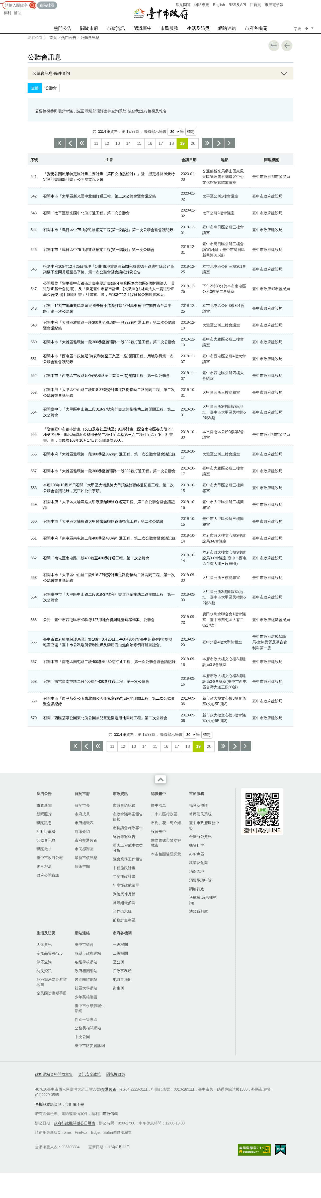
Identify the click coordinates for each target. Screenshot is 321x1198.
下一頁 (218, 143)
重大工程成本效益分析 (128, 847)
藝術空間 (82, 866)
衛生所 (118, 988)
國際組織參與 (124, 903)
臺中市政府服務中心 (204, 825)
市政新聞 (44, 805)
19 (182, 143)
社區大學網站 (86, 988)
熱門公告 (63, 28)
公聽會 (51, 88)
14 (128, 143)
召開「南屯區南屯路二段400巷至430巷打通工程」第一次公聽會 (96, 681)
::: (1, 2)
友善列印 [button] (273, 45)
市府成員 (82, 814)
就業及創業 (198, 862)
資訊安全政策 (89, 1074)
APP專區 (196, 854)
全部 (35, 88)
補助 (17, 13)
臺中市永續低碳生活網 (90, 1008)
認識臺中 (143, 28)
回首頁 (255, 5)
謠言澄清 (44, 866)
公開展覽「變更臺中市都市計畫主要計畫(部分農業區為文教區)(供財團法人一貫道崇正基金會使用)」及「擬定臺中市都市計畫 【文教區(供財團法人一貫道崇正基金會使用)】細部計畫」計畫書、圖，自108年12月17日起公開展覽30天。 (109, 289)
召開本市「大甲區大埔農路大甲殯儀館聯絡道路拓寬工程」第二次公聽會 (103, 521)
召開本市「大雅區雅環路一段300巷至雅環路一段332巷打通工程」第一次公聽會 (109, 471)
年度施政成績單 (126, 885)
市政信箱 (110, 1113)
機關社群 (196, 845)
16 (150, 143)
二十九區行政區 (164, 814)
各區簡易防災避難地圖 (52, 981)
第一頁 (59, 143)
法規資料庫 (198, 911)
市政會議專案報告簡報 (128, 816)
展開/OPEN (283, 73)
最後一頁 (229, 143)
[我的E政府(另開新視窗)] (280, 1150)
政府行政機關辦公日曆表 (74, 1123)
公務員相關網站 (88, 1028)
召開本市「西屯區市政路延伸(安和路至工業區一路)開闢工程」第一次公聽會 (106, 375)
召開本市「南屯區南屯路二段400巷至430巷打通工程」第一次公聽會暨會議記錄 (109, 661)
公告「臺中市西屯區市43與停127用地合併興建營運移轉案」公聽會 (99, 620)
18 (171, 143)
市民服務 (169, 28)
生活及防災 (198, 28)
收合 (160, 779)
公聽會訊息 (90, 37)
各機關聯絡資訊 (48, 1104)
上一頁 (70, 143)
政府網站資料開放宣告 (54, 1074)
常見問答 (183, 5)
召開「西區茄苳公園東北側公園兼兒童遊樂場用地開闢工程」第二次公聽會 (105, 718)
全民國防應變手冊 (52, 993)
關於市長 (82, 805)
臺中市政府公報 (50, 857)
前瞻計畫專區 (124, 920)
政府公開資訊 (48, 875)
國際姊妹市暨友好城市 (166, 842)
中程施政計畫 (124, 868)
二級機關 (120, 953)
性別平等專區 (86, 1019)
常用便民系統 (200, 814)
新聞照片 (44, 814)
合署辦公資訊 (200, 836)
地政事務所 (122, 979)
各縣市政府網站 (88, 953)
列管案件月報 (124, 894)
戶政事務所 (122, 971)
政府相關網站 (86, 971)
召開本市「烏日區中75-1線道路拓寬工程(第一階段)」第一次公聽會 (98, 249)
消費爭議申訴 (200, 880)
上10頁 (82, 143)
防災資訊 (44, 971)
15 (139, 143)
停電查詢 (44, 962)
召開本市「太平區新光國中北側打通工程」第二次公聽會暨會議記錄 (99, 196)
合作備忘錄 (122, 911)
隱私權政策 (115, 1074)
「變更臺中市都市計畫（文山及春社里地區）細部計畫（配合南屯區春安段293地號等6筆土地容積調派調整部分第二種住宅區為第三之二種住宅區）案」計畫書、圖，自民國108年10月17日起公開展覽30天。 (108, 434)
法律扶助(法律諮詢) (203, 900)
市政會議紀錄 (124, 805)
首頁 (53, 37)
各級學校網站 (86, 962)
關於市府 (89, 28)
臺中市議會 (84, 944)
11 (96, 143)
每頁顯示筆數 (155, 131)
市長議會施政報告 (128, 828)
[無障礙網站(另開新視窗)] (254, 1150)
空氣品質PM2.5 (49, 953)
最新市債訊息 (86, 857)
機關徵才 (44, 849)
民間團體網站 (86, 979)
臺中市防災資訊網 (90, 1045)
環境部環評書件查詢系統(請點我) (112, 111)
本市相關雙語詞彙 (166, 854)
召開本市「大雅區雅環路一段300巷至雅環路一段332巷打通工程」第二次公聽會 (109, 342)
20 (193, 143)
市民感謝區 (84, 849)
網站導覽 (201, 5)
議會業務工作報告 (128, 859)
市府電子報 (274, 5)
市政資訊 (116, 28)
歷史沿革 (158, 805)
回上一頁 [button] (286, 45)
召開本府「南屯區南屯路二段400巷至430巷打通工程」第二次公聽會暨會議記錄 (109, 538)
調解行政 (196, 889)
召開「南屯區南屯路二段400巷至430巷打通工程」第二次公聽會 (96, 558)
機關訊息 (44, 823)
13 (117, 143)
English (219, 5)
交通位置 (108, 1089)
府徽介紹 (82, 831)
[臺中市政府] (160, 13)
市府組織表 (84, 823)
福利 (7, 13)
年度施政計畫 (124, 876)
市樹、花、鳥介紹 (166, 823)
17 (160, 143)
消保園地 (196, 871)
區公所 (118, 962)
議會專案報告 (124, 836)
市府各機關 (256, 28)
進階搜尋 (47, 5)
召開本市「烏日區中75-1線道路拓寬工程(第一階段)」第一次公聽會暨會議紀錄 (108, 230)
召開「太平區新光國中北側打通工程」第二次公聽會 (86, 213)
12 (107, 143)
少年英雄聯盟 (86, 997)
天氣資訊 (44, 944)
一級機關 (120, 944)
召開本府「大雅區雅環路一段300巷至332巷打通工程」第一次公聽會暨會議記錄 (109, 454)
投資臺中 (158, 831)
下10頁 (207, 143)
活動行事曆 (46, 831)
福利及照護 (198, 805)
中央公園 (82, 1037)
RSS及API (237, 5)
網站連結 (227, 28)
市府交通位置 (86, 840)
